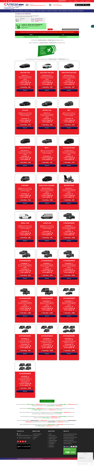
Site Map (35, 437)
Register (76, 1)
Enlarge (50, 29)
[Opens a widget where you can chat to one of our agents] (85, 459)
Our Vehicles (51, 443)
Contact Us (88, 1)
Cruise (13, 7)
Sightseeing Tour (72, 10)
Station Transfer (52, 438)
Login (70, 1)
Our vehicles (80, 10)
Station (17, 7)
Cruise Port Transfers (30, 10)
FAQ (34, 438)
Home (12, 10)
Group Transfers (62, 10)
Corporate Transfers (52, 10)
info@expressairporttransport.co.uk (37, 5)
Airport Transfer (52, 435)
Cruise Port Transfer (53, 437)
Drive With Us (51, 446)
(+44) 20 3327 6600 (57, 5)
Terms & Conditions (37, 434)
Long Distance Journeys (9, 8)
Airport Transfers (19, 10)
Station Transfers (41, 10)
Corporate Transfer (53, 440)
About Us (82, 1)
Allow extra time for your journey (70, 29)
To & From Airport (7, 7)
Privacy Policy (36, 435)
